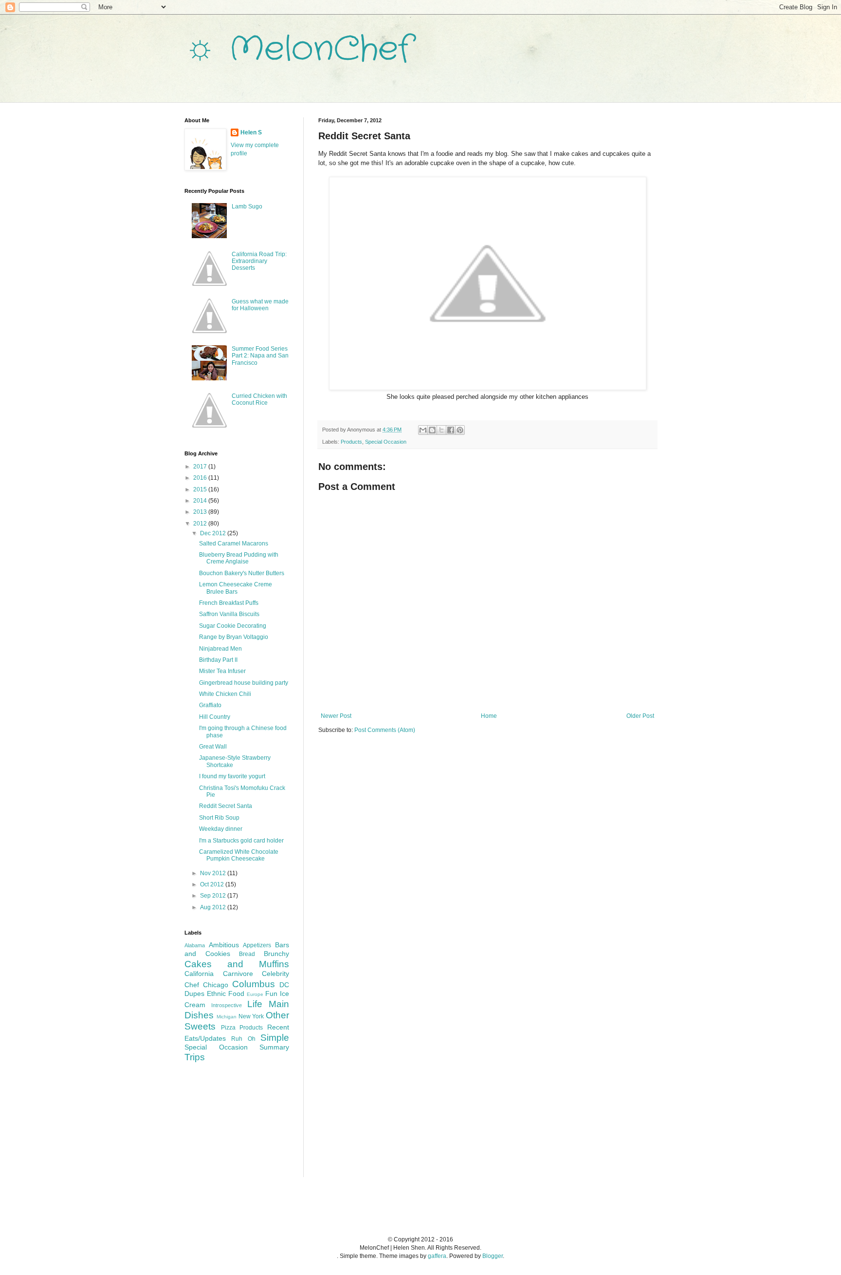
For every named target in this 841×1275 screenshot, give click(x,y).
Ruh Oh (243, 1038)
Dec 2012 (213, 533)
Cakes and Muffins (236, 964)
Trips (194, 1057)
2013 (200, 511)
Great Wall (213, 746)
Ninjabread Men (220, 648)
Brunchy (276, 953)
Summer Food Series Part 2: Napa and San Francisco (260, 355)
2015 (200, 489)
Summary (274, 1047)
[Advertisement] (233, 1126)
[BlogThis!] (432, 430)
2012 (200, 523)
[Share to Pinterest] (460, 430)
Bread (247, 954)
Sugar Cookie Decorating (232, 625)
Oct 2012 (212, 884)
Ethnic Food (225, 993)
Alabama (194, 945)
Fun (271, 993)
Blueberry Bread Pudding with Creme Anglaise (238, 558)
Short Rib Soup (219, 817)
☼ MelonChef (298, 49)
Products (351, 442)
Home (489, 715)
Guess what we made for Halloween (260, 305)
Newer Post (336, 715)
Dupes (194, 993)
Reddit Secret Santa (225, 806)
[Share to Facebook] (451, 430)
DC (284, 985)
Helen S (251, 132)
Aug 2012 (213, 907)
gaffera (437, 1256)
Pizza (228, 1027)
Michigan (227, 1016)
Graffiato (210, 705)
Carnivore (238, 973)
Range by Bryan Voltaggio (233, 637)
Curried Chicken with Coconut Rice (259, 399)
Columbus (253, 984)
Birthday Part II (218, 659)
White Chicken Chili (225, 694)
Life (254, 1004)
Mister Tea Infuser (222, 671)
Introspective (226, 1005)
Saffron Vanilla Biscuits (229, 614)
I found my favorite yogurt (232, 776)
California (199, 973)
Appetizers (257, 945)
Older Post (640, 715)
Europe (255, 994)
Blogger (492, 1256)
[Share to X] (441, 430)
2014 (200, 500)
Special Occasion (385, 442)
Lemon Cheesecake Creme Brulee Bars (235, 588)
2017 (200, 466)
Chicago (215, 985)
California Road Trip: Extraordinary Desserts (259, 261)
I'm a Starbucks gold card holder (241, 840)
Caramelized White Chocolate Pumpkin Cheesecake (238, 855)
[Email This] (423, 430)
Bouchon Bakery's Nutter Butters (241, 573)
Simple (274, 1037)
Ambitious (224, 945)
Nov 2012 (213, 873)
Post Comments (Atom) (384, 730)
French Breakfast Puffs (228, 603)
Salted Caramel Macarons (233, 543)
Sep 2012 (213, 895)
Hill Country (214, 716)
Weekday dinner (220, 828)
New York (251, 1016)
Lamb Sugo (247, 206)
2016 (200, 477)
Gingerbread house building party (243, 682)
